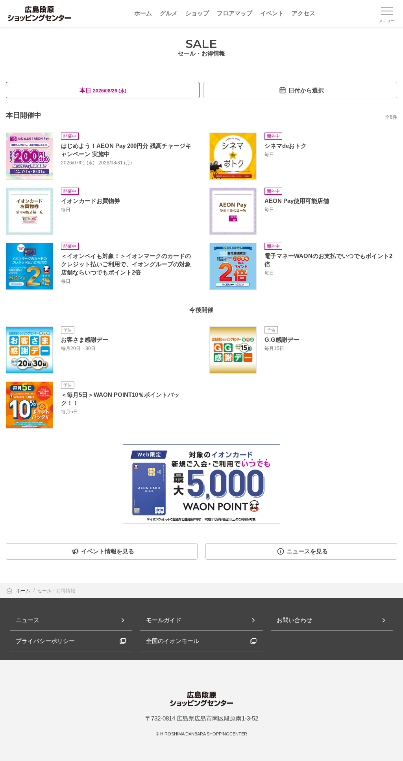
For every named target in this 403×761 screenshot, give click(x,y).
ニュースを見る (307, 551)
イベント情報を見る (107, 551)
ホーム (23, 590)
